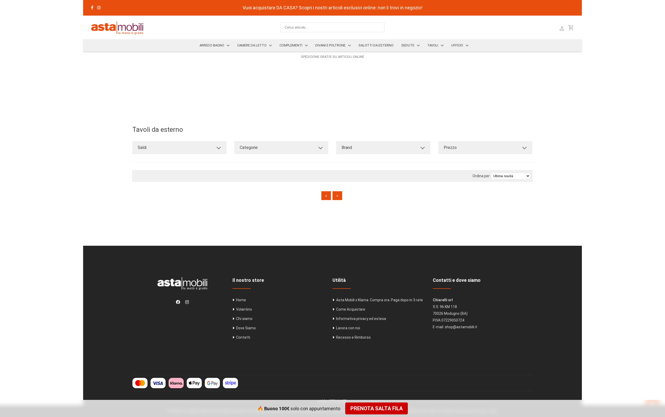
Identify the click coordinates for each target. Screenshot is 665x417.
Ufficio (457, 45)
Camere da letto (252, 45)
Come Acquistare (350, 309)
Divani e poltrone (330, 45)
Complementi (291, 45)
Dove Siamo (246, 328)
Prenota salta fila (376, 408)
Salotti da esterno (376, 45)
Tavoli (432, 45)
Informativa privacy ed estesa (361, 319)
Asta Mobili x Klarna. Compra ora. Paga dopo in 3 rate (379, 300)
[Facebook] (92, 8)
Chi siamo (244, 319)
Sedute (407, 45)
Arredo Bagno (212, 45)
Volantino (244, 309)
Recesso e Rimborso (353, 337)
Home (241, 300)
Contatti (243, 337)
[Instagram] (99, 8)
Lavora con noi (348, 328)
